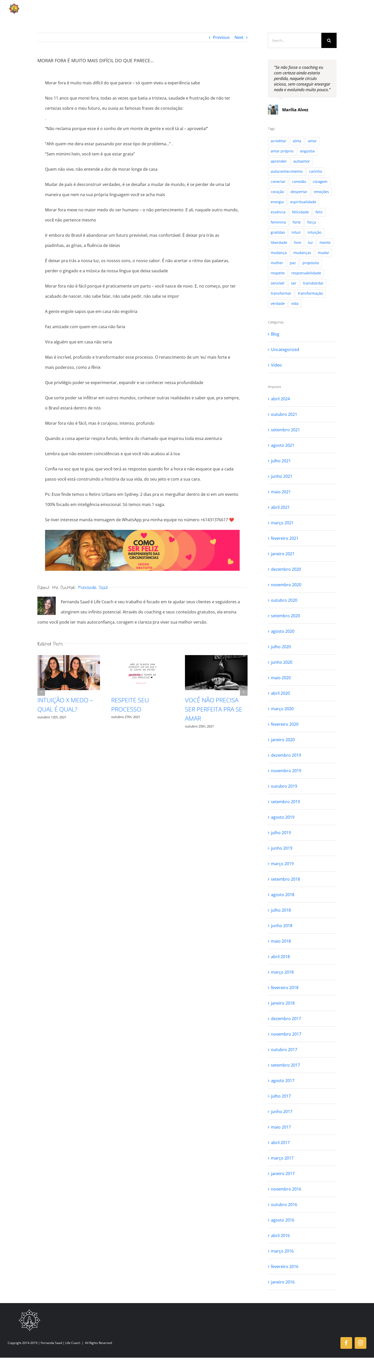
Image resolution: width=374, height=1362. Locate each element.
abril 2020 (280, 693)
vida (294, 303)
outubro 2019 (284, 786)
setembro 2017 (285, 1065)
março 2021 (282, 523)
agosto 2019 (282, 817)
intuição (314, 232)
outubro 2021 (284, 414)
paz (293, 262)
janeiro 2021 (283, 554)
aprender (279, 161)
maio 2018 (281, 941)
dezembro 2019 (286, 755)
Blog (275, 334)
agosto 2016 (282, 1220)
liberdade (279, 242)
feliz (319, 212)
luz (310, 242)
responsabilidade (306, 273)
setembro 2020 (285, 616)
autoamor (301, 161)
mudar (323, 252)
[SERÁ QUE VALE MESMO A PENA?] (142, 672)
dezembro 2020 (286, 569)
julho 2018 (281, 910)
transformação (310, 293)
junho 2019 (281, 848)
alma (297, 140)
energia (277, 201)
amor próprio (282, 151)
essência (278, 212)
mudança (279, 252)
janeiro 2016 (283, 1282)
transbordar (313, 283)
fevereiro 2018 (284, 987)
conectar (278, 181)
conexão (299, 181)
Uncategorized (285, 349)
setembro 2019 (285, 801)
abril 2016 (280, 1235)
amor (312, 140)
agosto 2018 (282, 894)
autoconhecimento (287, 171)
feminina (278, 222)
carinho (315, 171)
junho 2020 (281, 662)
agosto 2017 (282, 1080)
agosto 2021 (282, 445)
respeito (278, 273)
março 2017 (282, 1158)
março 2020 (282, 708)
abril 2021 (280, 507)
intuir (296, 232)
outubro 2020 (284, 600)
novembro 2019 (286, 770)
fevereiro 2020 (284, 724)
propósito (311, 262)
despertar (299, 191)
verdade (278, 303)
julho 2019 (281, 832)
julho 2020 (281, 647)
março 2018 (282, 972)
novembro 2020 (286, 585)
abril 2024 (280, 399)
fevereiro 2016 (284, 1266)
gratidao (278, 232)
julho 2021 (281, 461)
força (311, 222)
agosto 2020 (282, 631)
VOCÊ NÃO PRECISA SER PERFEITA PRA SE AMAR (66, 709)
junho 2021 (281, 476)
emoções (321, 191)
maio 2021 (281, 492)
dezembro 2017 (286, 1018)
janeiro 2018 (283, 1003)
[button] (41, 692)
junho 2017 (281, 1111)
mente (325, 242)
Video (276, 365)
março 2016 (282, 1251)
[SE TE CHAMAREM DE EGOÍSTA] (216, 672)
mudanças (302, 252)
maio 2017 (281, 1127)
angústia (307, 151)
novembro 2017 (286, 1034)
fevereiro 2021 (284, 538)
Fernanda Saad (92, 588)
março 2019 (282, 863)
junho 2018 (281, 925)
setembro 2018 (285, 879)
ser (293, 283)
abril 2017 (280, 1142)
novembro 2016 (286, 1189)
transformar (281, 293)
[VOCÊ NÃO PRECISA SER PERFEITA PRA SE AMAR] (68, 672)
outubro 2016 (284, 1204)
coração (277, 191)
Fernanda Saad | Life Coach (60, 1343)
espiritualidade (303, 201)
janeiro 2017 (283, 1173)
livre (297, 242)
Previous (221, 37)
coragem (320, 181)
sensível (277, 283)
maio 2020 (281, 677)
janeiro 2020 (283, 739)
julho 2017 (281, 1096)
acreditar (278, 140)
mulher (277, 262)
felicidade (300, 212)
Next (239, 37)
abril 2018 (280, 956)
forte (297, 222)
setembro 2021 (285, 430)
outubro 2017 (284, 1049)
